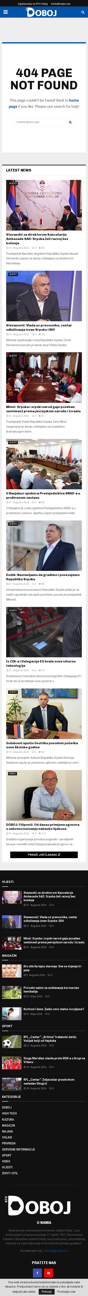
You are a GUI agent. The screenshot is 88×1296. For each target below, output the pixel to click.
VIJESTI (13, 183)
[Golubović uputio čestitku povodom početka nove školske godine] (44, 713)
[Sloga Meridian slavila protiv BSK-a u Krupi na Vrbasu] (11, 1062)
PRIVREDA (9, 1143)
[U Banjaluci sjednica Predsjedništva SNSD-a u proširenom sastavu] (44, 464)
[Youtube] (48, 1273)
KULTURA (8, 1119)
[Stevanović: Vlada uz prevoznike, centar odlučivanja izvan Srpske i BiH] (44, 296)
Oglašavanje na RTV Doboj (33, 3)
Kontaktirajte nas (60, 3)
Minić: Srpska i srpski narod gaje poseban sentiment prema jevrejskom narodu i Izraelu (43, 409)
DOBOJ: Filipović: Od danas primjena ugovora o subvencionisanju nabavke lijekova (42, 827)
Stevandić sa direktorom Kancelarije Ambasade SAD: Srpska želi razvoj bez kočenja (37, 239)
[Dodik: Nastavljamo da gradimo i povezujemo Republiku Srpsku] (44, 545)
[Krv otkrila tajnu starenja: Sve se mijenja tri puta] (11, 970)
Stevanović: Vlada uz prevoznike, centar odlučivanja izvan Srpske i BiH (39, 327)
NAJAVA (7, 1131)
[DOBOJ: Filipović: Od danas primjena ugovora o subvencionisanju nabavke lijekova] (44, 795)
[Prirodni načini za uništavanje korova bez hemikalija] (11, 992)
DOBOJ (12, 773)
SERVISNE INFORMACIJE (18, 1149)
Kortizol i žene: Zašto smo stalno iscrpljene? (54, 1009)
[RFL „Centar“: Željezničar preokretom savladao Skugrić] (11, 1084)
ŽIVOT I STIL (10, 1173)
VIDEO (6, 1161)
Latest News (18, 170)
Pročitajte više (66, 1291)
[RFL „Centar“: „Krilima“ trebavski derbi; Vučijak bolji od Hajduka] (11, 1041)
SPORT (6, 1155)
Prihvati (47, 1291)
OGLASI (7, 1137)
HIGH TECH (9, 1113)
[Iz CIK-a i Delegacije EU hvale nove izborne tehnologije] (44, 632)
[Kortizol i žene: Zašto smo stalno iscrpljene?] (11, 1013)
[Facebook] (37, 1273)
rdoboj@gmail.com (55, 1250)
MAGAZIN (8, 1125)
